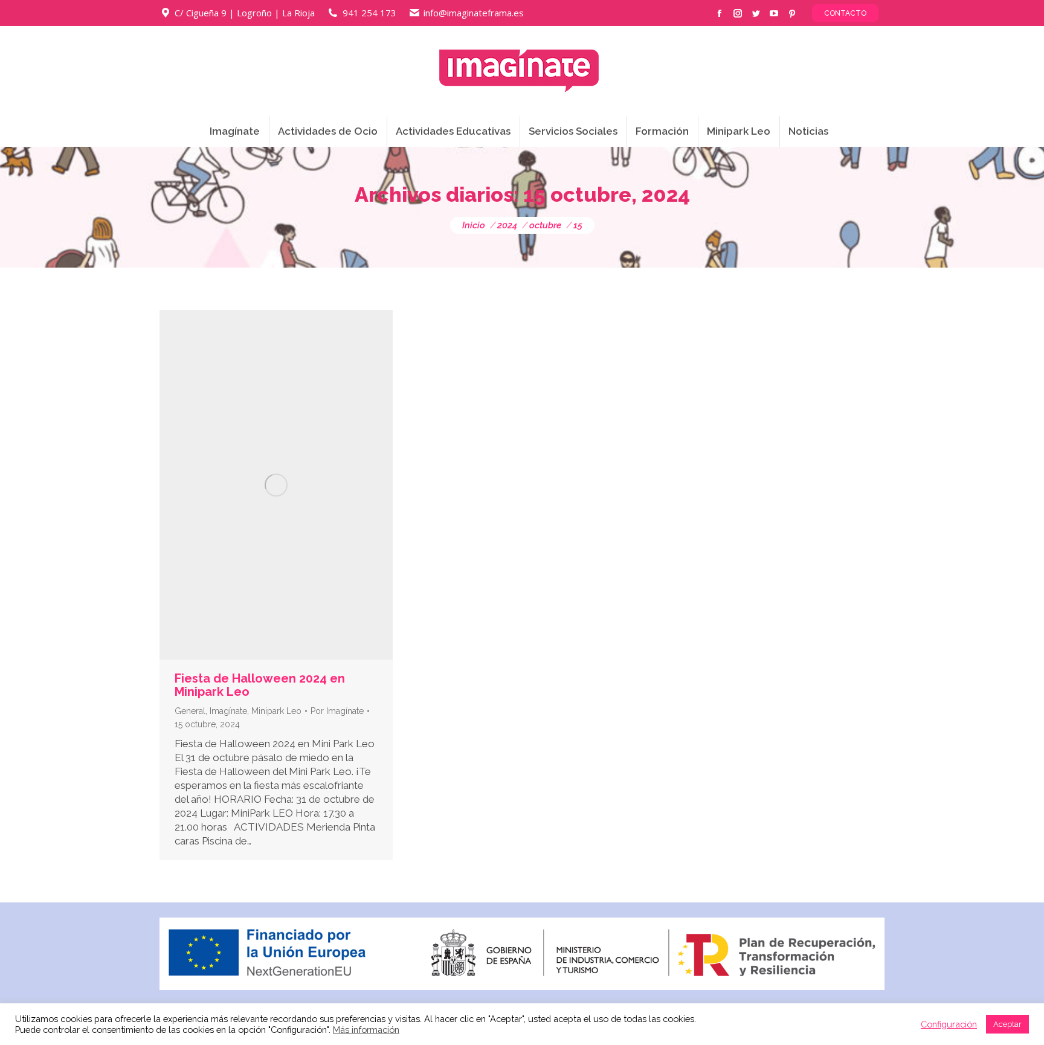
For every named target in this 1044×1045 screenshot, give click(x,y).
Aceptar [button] (1007, 1024)
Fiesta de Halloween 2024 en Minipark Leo (260, 685)
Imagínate (228, 711)
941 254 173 (369, 13)
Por (337, 711)
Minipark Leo (276, 711)
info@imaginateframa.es (474, 13)
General (190, 711)
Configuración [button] (949, 1024)
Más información (366, 1029)
